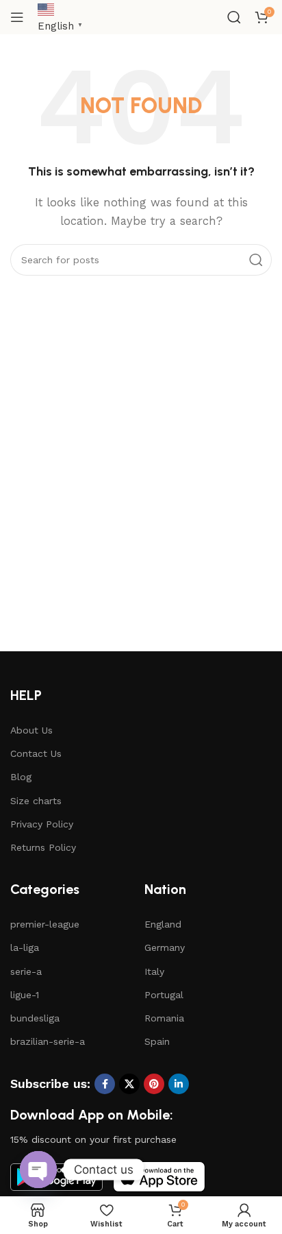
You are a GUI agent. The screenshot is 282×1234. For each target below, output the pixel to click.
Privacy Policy (41, 824)
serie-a (26, 971)
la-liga (24, 947)
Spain (157, 1041)
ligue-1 (24, 994)
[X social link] (129, 1084)
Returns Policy (43, 847)
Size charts (36, 800)
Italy (154, 971)
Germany (164, 947)
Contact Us (36, 753)
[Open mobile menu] (17, 17)
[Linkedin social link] (178, 1084)
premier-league (44, 924)
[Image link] (159, 1176)
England (162, 924)
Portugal (163, 994)
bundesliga (35, 1018)
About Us (31, 730)
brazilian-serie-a (47, 1041)
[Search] (234, 17)
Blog (20, 776)
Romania (164, 1018)
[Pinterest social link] (154, 1084)
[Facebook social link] (104, 1084)
